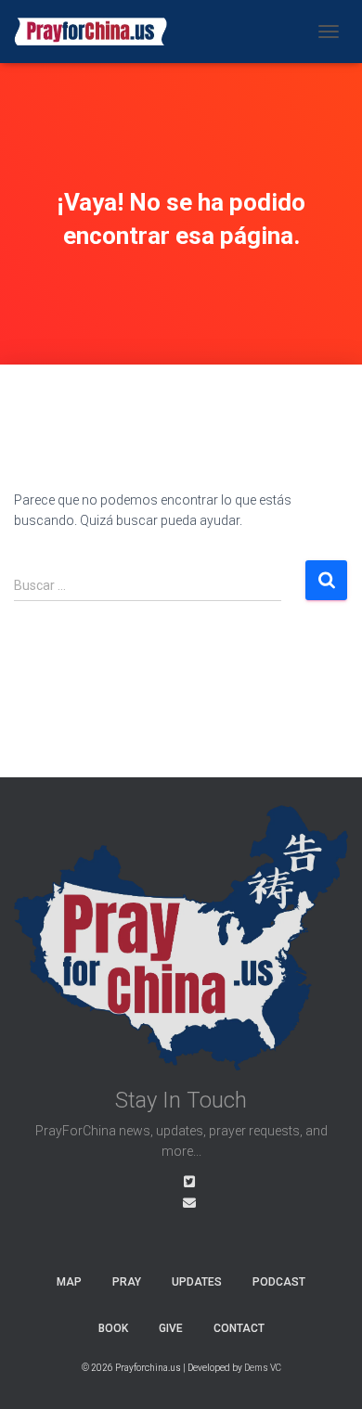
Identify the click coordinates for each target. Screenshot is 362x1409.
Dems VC (262, 1368)
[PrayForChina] (97, 31)
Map (69, 1281)
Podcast (278, 1281)
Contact (239, 1328)
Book (113, 1328)
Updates (197, 1281)
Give (171, 1328)
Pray (126, 1281)
